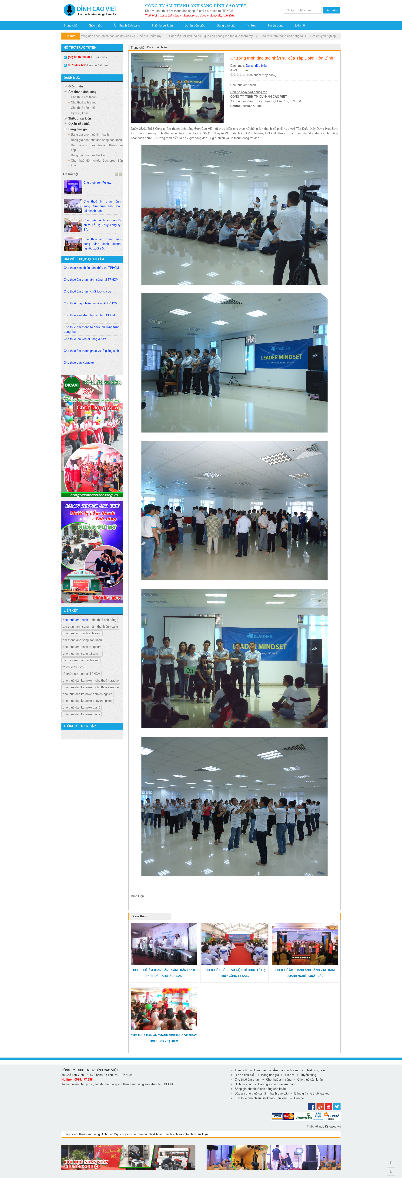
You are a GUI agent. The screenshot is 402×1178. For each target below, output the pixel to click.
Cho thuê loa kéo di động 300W (85, 339)
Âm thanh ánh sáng (127, 25)
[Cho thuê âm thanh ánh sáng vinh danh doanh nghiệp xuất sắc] (305, 964)
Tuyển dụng (275, 25)
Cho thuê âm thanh (84, 97)
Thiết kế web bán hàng (76, 1173)
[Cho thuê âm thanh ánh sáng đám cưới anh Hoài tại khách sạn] (164, 964)
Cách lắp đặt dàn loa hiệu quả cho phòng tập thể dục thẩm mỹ (178, 36)
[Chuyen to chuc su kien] (92, 496)
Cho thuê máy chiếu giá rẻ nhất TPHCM (90, 303)
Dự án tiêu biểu (194, 25)
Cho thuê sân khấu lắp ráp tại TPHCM (89, 315)
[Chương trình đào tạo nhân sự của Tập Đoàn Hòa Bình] (89, 16)
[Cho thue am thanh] (92, 602)
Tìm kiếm (331, 10)
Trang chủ (70, 25)
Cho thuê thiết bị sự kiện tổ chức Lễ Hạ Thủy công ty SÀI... (102, 225)
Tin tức (251, 25)
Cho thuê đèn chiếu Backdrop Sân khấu (261, 1098)
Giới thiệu (95, 25)
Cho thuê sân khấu (83, 108)
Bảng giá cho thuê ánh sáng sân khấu (96, 140)
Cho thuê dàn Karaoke (79, 362)
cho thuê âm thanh (75, 620)
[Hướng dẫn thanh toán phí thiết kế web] (306, 1119)
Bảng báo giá (225, 25)
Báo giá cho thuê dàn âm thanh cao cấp (261, 1093)
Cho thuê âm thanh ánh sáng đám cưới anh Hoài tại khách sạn (102, 206)
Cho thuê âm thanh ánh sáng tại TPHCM (91, 279)
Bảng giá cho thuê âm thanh (90, 134)
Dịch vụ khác (80, 113)
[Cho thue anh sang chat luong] (274, 1168)
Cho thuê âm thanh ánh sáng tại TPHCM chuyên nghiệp (265, 36)
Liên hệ (300, 25)
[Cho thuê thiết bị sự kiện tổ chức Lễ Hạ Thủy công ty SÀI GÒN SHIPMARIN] (234, 964)
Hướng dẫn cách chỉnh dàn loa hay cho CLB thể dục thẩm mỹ (86, 36)
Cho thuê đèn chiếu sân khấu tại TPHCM (91, 268)
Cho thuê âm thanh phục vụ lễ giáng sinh (91, 351)
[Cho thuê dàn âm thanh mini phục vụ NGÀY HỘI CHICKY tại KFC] (164, 1029)
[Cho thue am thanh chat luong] (128, 1168)
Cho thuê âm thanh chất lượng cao (87, 291)
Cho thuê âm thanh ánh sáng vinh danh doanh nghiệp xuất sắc (102, 243)
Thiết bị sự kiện (162, 25)
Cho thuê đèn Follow (97, 182)
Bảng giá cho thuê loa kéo (88, 155)
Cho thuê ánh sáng (83, 102)
